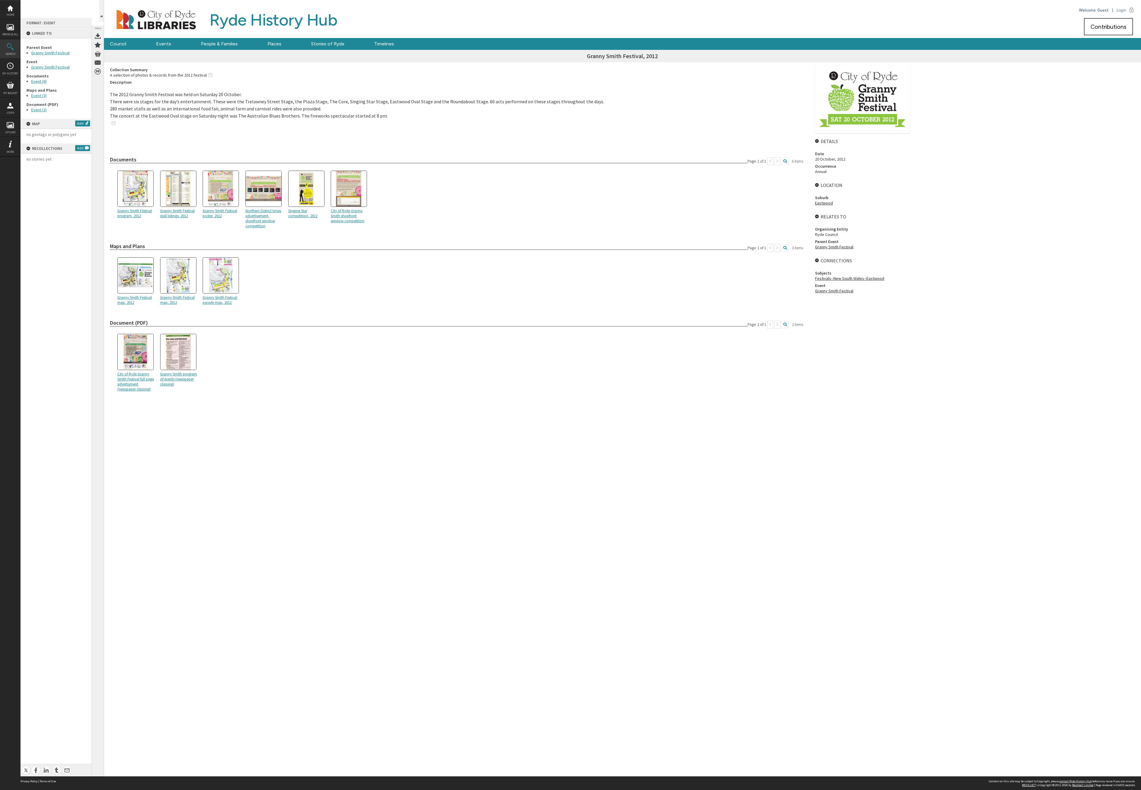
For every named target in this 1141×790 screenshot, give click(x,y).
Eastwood (824, 203)
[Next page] (777, 161)
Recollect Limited (1082, 785)
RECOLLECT (1029, 785)
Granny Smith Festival (50, 52)
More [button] (10, 152)
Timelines (384, 44)
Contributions (1108, 26)
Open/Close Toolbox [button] (101, 11)
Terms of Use (48, 781)
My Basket (10, 93)
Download (98, 35)
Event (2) (39, 109)
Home (10, 15)
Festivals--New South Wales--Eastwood (849, 278)
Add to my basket (98, 53)
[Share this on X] (26, 767)
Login (10, 113)
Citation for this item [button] (98, 71)
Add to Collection (98, 44)
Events (163, 44)
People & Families (219, 44)
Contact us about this (98, 62)
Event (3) (39, 95)
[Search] (785, 161)
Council (118, 44)
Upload (10, 132)
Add (80, 123)
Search (10, 54)
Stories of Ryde (327, 44)
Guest (1103, 10)
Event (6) (39, 81)
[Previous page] (770, 161)
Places (274, 44)
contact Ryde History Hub (1075, 781)
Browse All (10, 34)
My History (10, 73)
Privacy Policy (29, 781)
